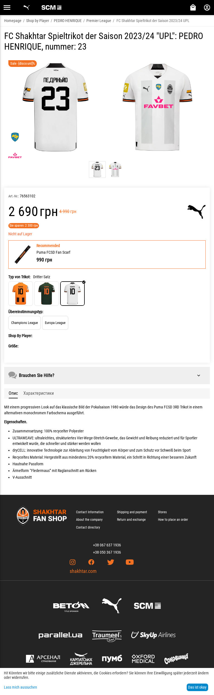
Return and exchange (131, 520)
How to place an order (173, 520)
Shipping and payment (132, 512)
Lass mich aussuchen (20, 687)
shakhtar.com (83, 571)
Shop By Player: (20, 335)
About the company (89, 520)
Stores (162, 512)
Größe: (13, 346)
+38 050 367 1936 (107, 552)
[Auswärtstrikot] (46, 293)
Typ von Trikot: (19, 277)
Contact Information (90, 512)
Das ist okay (197, 687)
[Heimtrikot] (20, 293)
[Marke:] (197, 212)
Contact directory (88, 527)
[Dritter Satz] (72, 293)
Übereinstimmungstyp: (25, 311)
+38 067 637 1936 (107, 545)
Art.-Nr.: (13, 196)
